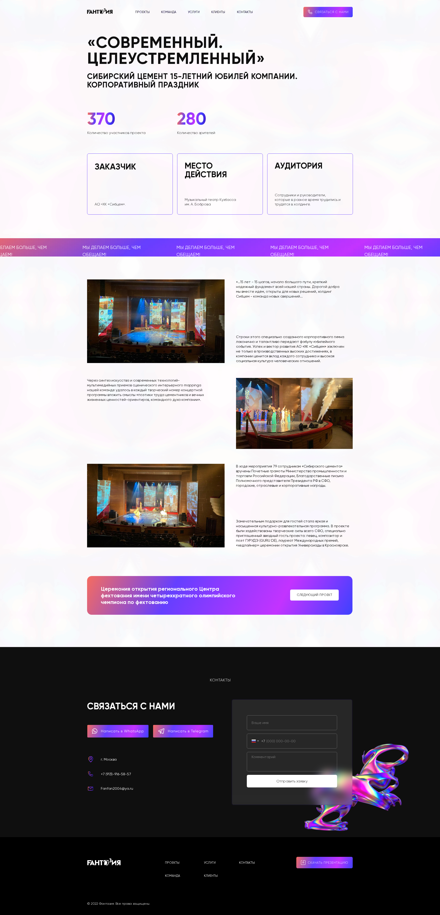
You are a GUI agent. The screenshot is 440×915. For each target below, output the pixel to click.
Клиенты (218, 12)
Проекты (172, 862)
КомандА (172, 875)
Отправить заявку (292, 781)
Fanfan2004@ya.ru (117, 788)
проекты (142, 12)
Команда (168, 12)
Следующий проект (314, 595)
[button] (328, 12)
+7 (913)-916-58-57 (116, 774)
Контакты (245, 12)
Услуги (194, 12)
